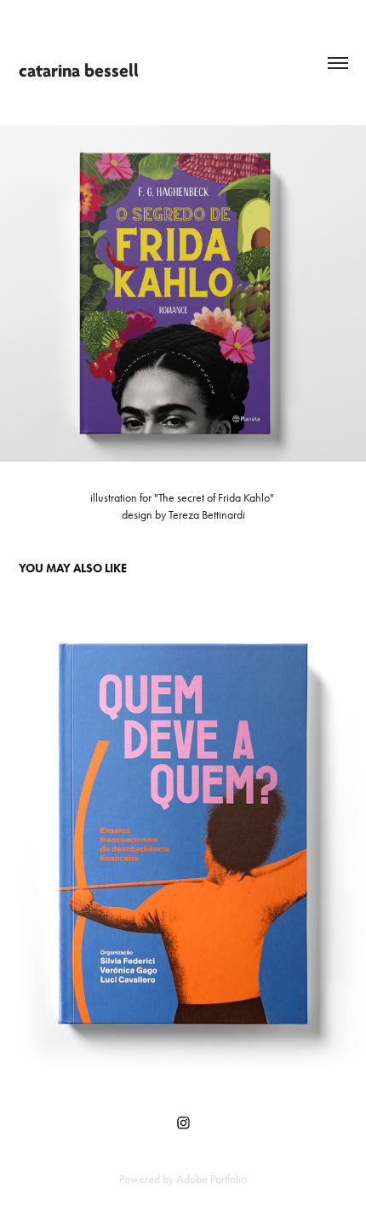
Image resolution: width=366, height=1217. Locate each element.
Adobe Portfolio (211, 1179)
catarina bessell (79, 70)
